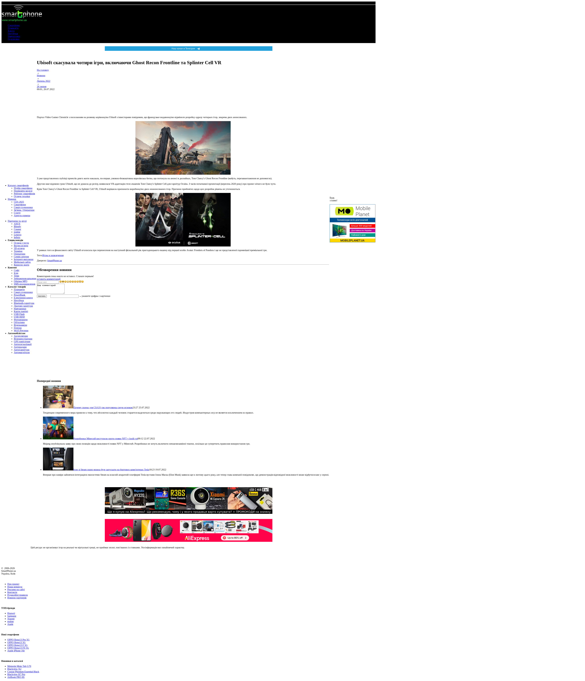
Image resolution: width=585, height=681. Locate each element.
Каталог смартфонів (18, 185)
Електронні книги (23, 297)
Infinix (17, 237)
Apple (10, 624)
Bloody (17, 226)
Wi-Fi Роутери (21, 330)
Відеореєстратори (23, 338)
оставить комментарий (48, 279)
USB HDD (19, 317)
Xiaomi (10, 618)
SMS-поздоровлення (24, 284)
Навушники (14, 36)
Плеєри (18, 328)
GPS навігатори (22, 341)
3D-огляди (19, 248)
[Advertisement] (60, 319)
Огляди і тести (21, 243)
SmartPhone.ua (54, 260)
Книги (11, 31)
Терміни (18, 251)
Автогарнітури (21, 349)
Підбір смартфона (23, 188)
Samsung (11, 616)
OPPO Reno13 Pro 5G (18, 639)
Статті (17, 212)
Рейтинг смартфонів (24, 193)
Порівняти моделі (23, 191)
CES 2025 (19, 202)
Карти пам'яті (21, 311)
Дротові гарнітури (23, 306)
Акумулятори (21, 336)
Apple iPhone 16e (16, 650)
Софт (16, 270)
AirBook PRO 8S (16, 677)
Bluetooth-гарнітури (24, 303)
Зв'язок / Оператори (24, 210)
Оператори (19, 254)
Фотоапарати (21, 319)
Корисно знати (21, 265)
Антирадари (20, 347)
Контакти (12, 592)
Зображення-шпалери (25, 278)
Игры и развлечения (53, 255)
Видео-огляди (21, 245)
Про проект (13, 584)
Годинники (14, 39)
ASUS (17, 223)
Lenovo (17, 234)
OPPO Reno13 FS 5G (18, 648)
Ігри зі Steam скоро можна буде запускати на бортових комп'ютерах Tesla (111, 469)
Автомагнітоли (22, 352)
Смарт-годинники (23, 207)
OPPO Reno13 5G (16, 642)
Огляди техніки (22, 196)
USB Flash (19, 314)
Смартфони (14, 25)
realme (17, 232)
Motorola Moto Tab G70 (19, 666)
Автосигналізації (23, 344)
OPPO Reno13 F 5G (17, 645)
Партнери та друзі (17, 221)
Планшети (13, 28)
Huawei (11, 613)
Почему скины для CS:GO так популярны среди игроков (103, 407)
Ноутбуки (13, 33)
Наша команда (14, 586)
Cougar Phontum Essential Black (23, 671)
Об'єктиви (19, 322)
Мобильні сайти (22, 262)
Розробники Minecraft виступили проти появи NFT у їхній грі (105, 438)
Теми (16, 275)
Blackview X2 (14, 669)
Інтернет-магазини (23, 259)
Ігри (16, 273)
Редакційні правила (17, 595)
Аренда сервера (22, 215)
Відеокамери (20, 325)
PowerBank (19, 295)
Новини (12, 199)
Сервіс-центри (21, 256)
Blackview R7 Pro (16, 674)
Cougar (17, 229)
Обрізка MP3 (20, 281)
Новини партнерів (17, 597)
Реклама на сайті (16, 589)
